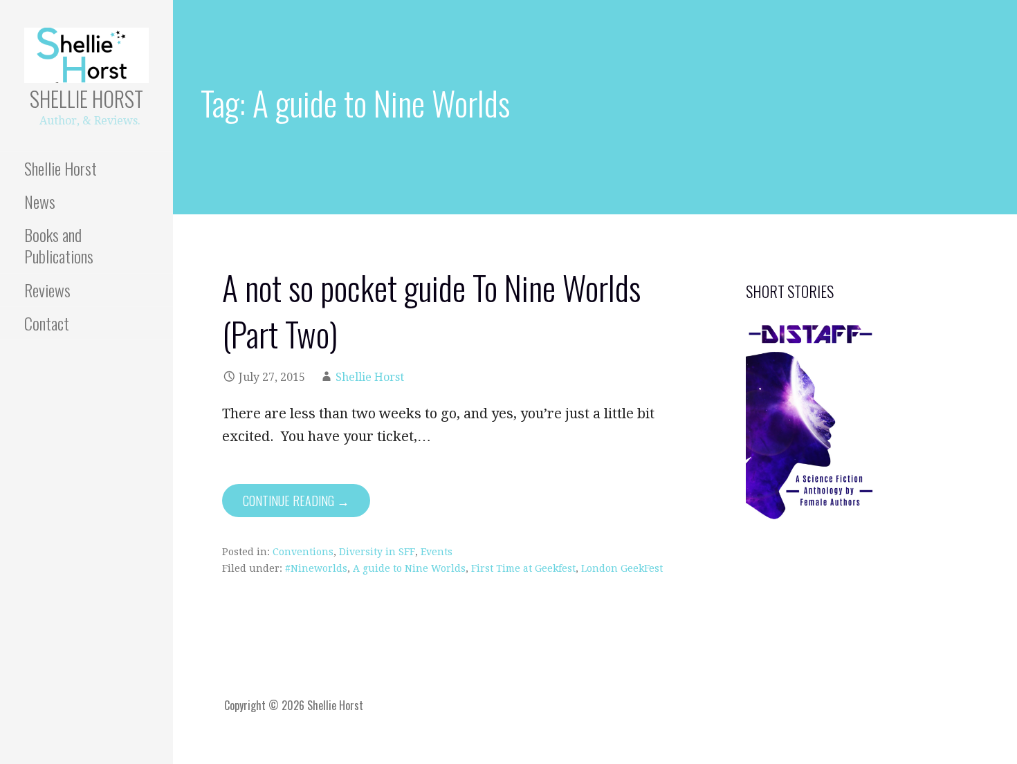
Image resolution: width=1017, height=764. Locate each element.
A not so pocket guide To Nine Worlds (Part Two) (431, 310)
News (39, 201)
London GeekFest (622, 568)
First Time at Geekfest (523, 568)
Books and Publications (58, 245)
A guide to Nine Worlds (409, 568)
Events (436, 551)
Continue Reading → (296, 501)
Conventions (303, 551)
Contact (46, 322)
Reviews (47, 289)
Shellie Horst (86, 98)
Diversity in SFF (377, 551)
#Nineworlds (316, 568)
